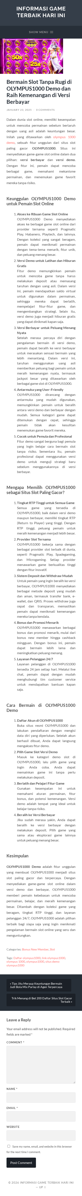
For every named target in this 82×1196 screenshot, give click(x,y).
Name (12, 1089)
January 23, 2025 (19, 109)
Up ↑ (42, 1187)
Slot (52, 949)
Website (13, 1126)
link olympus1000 (53, 958)
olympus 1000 (16, 961)
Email (12, 1108)
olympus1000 (35, 961)
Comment (15, 1042)
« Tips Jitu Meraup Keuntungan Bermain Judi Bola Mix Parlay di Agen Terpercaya (36, 985)
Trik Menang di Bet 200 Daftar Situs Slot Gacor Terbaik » (42, 1000)
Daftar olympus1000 (27, 958)
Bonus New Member (35, 949)
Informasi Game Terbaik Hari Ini (41, 11)
